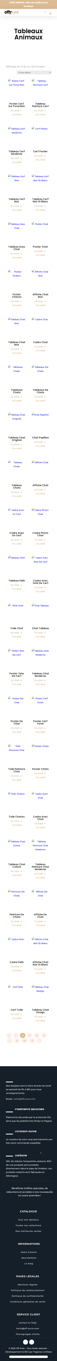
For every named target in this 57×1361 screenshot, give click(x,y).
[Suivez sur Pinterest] (31, 1342)
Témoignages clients (28, 1334)
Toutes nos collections (28, 1225)
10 (24, 1040)
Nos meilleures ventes (28, 1231)
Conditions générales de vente (27, 1301)
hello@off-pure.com (24, 1099)
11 (32, 1040)
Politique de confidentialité (28, 1296)
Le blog (28, 1263)
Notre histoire (29, 1252)
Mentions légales (28, 1284)
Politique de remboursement (27, 1290)
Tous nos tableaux (28, 1219)
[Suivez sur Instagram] (25, 1342)
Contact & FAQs (28, 1322)
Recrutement (28, 1258)
